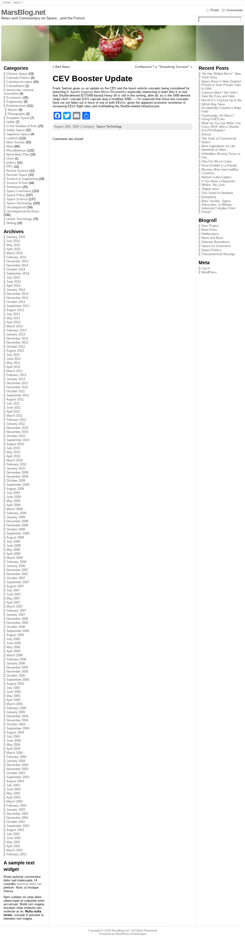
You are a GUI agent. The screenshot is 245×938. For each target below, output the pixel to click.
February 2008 (16, 562)
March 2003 (14, 801)
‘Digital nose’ (210, 189)
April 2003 (13, 797)
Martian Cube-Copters (216, 177)
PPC (9, 166)
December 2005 (17, 667)
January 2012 (15, 379)
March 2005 (14, 704)
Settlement (14, 187)
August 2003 (15, 781)
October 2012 (15, 346)
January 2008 (15, 566)
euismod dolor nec (29, 884)
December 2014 (17, 261)
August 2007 (15, 586)
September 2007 (17, 582)
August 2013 (15, 310)
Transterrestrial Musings (218, 254)
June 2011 (13, 407)
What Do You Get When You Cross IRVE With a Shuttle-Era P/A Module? (221, 126)
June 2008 (13, 545)
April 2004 (13, 748)
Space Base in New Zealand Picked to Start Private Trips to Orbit (221, 85)
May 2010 (13, 452)
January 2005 (15, 712)
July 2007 (13, 590)
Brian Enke (209, 230)
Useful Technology (19, 219)
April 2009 (13, 505)
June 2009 (13, 497)
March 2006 (14, 655)
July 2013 (13, 314)
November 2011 (17, 387)
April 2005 (13, 700)
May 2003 (13, 793)
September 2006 (17, 631)
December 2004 (17, 716)
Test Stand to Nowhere (217, 193)
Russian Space (17, 175)
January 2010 (15, 468)
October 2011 (15, 391)
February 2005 (16, 708)
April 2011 (13, 411)
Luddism (12, 138)
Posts (215, 10)
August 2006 (15, 635)
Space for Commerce (216, 246)
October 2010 (15, 436)
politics (11, 162)
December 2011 (17, 383)
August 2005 (15, 683)
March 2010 (14, 460)
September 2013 (17, 306)
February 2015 (16, 257)
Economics (14, 97)
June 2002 (13, 838)
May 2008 (13, 549)
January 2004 (15, 761)
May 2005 (13, 696)
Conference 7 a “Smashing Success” (162, 67)
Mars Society (15, 142)
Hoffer (10, 122)
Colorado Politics (18, 78)
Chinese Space (17, 73)
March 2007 (14, 606)
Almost (206, 134)
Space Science (17, 199)
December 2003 (17, 765)
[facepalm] (208, 197)
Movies (13, 110)
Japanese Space (18, 134)
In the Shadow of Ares (21, 126)
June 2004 (13, 740)
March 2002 (14, 850)
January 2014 (15, 289)
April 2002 (13, 846)
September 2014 (17, 273)
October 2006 (15, 627)
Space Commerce (18, 191)
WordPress (209, 272)
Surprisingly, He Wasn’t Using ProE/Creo (217, 117)
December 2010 (17, 428)
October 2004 (15, 724)
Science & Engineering (22, 179)
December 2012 (17, 338)
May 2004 (13, 744)
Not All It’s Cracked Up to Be (221, 100)
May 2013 (13, 318)
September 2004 (17, 728)
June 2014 (13, 281)
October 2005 (15, 675)
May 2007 (13, 598)
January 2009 (15, 517)
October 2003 (15, 773)
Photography (16, 114)
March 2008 (14, 558)
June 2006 (13, 643)
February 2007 (16, 610)
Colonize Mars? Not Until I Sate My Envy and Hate (219, 94)
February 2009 (16, 513)
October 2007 (15, 578)
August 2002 (15, 830)
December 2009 (17, 472)
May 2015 (13, 245)
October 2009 (15, 480)
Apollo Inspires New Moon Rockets (96, 92)
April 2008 (13, 553)
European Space (17, 118)
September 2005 (17, 679)
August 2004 (15, 732)
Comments (235, 10)
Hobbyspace (210, 234)
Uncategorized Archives (22, 211)
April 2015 (13, 249)
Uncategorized (16, 207)
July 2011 (13, 403)
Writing (11, 223)
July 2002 (13, 834)
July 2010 (13, 448)
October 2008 (15, 529)
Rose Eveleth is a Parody (219, 165)
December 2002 (17, 813)
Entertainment (16, 106)
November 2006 (17, 623)
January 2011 (15, 424)
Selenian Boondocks (215, 242)
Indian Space (15, 130)
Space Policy (15, 195)
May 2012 (13, 363)
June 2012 (13, 359)
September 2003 (17, 777)
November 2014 (17, 265)
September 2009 (17, 484)
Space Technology (19, 203)
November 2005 (17, 671)
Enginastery (14, 101)
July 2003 (13, 785)
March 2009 (14, 509)
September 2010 (17, 440)
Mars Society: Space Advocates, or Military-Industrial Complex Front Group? (218, 206)
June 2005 (13, 692)
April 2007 (13, 602)
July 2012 (13, 354)
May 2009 (13, 501)
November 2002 (17, 817)
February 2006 (16, 659)
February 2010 (16, 464)
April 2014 (13, 285)
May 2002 (13, 842)
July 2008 (13, 541)
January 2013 (15, 334)
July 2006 (13, 639)
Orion (10, 158)
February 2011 (16, 419)
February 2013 (16, 330)
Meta (9, 146)
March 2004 (14, 753)
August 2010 (15, 444)
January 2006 (15, 663)
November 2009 (17, 476)
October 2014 (15, 269)
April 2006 (13, 651)
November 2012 (17, 342)
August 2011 (15, 399)
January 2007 (15, 614)
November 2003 (17, 769)
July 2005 (13, 688)
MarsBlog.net (23, 12)
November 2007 (17, 574)
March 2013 (14, 326)
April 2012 (13, 367)
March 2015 (14, 253)
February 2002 (16, 854)
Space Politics (211, 250)
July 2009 (13, 493)
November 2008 (17, 525)
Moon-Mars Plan (17, 154)
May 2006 (13, 647)
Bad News (62, 67)
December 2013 (17, 294)
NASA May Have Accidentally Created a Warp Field (221, 107)
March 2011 (14, 415)
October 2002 (15, 822)
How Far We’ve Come (216, 161)
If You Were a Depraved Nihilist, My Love (217, 183)
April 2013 (13, 322)
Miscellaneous (16, 150)
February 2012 (16, 375)
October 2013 (15, 302)
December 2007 (17, 570)
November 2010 (17, 432)
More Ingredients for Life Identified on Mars (218, 147)
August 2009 (15, 489)
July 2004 (13, 736)
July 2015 (13, 241)
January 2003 (15, 809)
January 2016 (15, 237)
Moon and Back (212, 238)
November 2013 (17, 298)
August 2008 (15, 537)
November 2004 (17, 720)
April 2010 (13, 456)
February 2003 (16, 805)
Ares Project (210, 225)
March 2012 (14, 371)
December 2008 (17, 521)
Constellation (15, 86)
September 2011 (17, 395)
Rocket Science (17, 171)
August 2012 (15, 350)
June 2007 (13, 594)
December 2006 (17, 618)
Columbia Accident (19, 82)
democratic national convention (18, 91)
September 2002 (17, 826)
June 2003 (13, 789)
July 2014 (13, 277)
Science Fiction (17, 183)
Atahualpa (139, 934)
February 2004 (16, 757)
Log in (205, 268)
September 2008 (17, 533)
